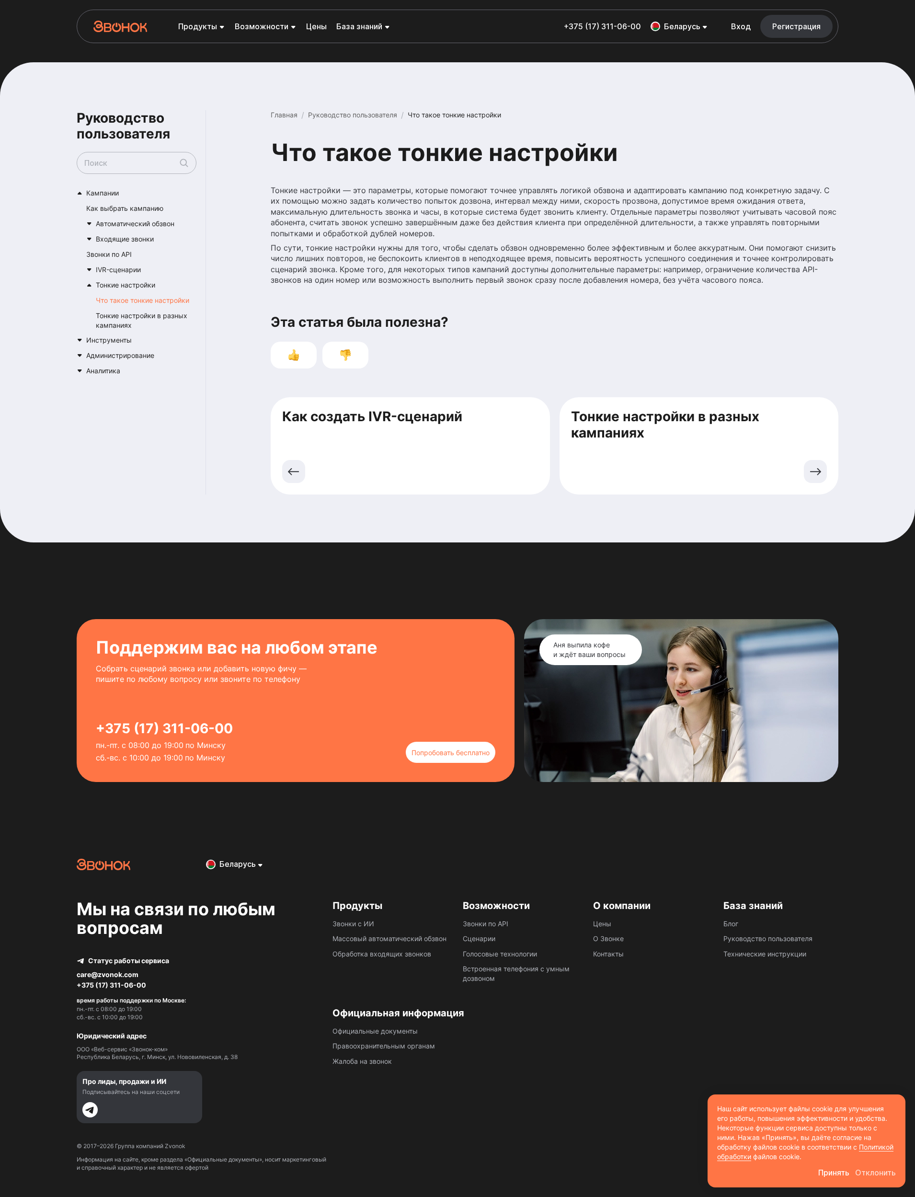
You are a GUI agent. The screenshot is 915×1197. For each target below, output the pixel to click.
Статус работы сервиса (128, 960)
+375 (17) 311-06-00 (602, 26)
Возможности (261, 26)
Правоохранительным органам (383, 1046)
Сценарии (479, 938)
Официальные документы (375, 1031)
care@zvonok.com (107, 974)
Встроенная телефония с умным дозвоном (516, 973)
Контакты (608, 954)
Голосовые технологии (500, 954)
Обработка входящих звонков (381, 954)
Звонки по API (485, 924)
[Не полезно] (345, 355)
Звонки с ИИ (353, 924)
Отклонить (875, 1172)
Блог (730, 924)
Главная (284, 115)
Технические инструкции (764, 954)
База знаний (359, 26)
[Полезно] (294, 355)
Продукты (197, 26)
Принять (833, 1172)
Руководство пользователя (352, 115)
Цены (316, 26)
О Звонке (608, 938)
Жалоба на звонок (362, 1061)
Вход (741, 26)
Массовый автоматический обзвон (389, 938)
